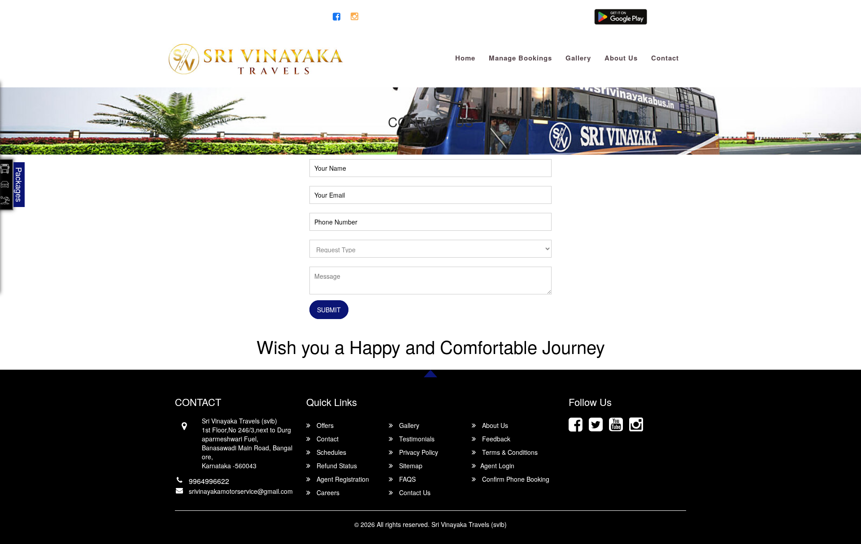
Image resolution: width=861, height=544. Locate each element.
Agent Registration (342, 479)
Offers (324, 425)
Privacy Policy (417, 452)
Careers (327, 492)
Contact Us (413, 492)
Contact (665, 58)
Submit (329, 309)
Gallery (578, 58)
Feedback (495, 438)
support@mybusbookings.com (219, 17)
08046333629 (303, 17)
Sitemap (409, 465)
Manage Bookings (520, 58)
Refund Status (336, 465)
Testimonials (416, 438)
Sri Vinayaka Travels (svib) (469, 524)
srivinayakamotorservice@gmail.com (241, 491)
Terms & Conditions (509, 452)
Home (465, 58)
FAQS (406, 479)
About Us (621, 58)
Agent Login (667, 17)
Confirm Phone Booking (514, 479)
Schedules (330, 452)
